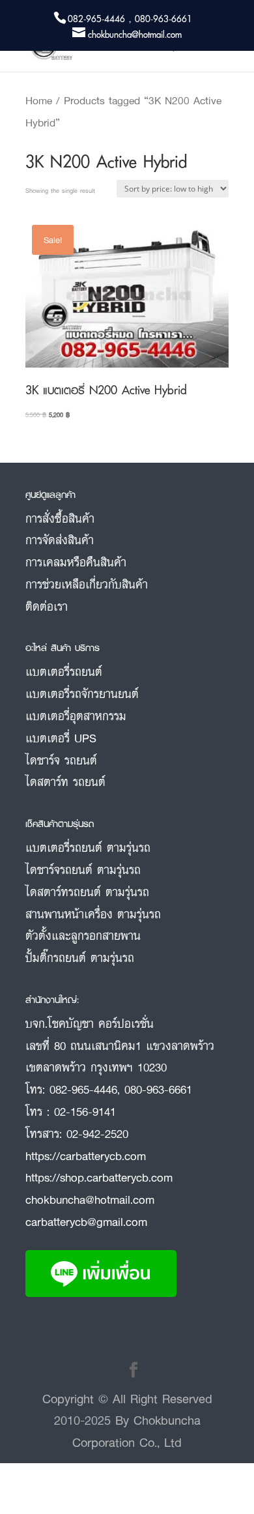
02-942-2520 (97, 1133)
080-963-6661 (158, 1089)
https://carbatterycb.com (85, 1155)
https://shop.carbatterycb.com (99, 1177)
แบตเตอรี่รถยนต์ (63, 671)
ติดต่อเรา (46, 606)
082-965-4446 (83, 1089)
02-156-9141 (85, 1111)
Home (38, 100)
